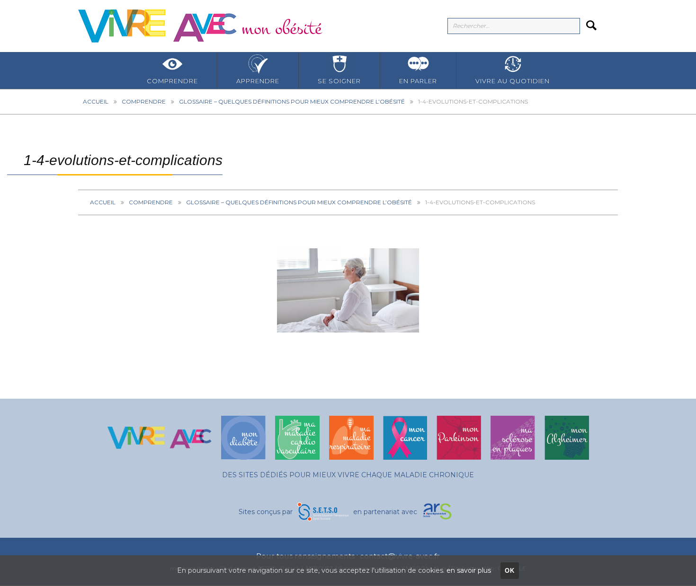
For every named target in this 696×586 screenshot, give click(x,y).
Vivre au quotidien (512, 81)
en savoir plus (468, 570)
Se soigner (339, 81)
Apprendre (257, 81)
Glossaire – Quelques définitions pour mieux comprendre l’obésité (292, 101)
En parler (418, 81)
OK (510, 570)
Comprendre (172, 81)
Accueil (95, 101)
